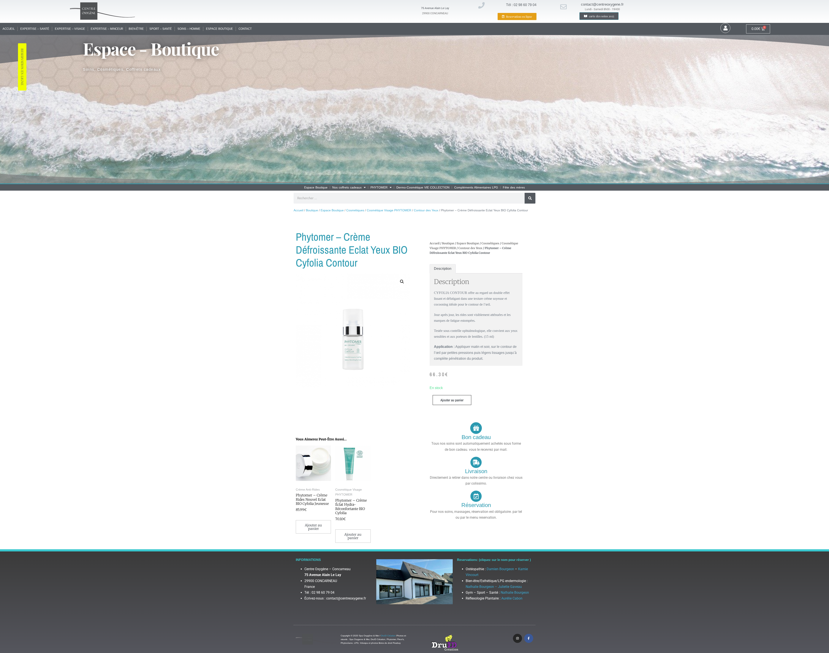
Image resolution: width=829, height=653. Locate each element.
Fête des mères (514, 187)
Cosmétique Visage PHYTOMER (389, 210)
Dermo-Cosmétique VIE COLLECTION (422, 187)
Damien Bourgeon (500, 569)
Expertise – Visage (70, 28)
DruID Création (388, 635)
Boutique (312, 210)
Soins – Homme (188, 28)
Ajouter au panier (452, 400)
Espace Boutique (219, 28)
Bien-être (136, 28)
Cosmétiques (355, 210)
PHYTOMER (379, 187)
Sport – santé (160, 28)
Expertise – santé (34, 28)
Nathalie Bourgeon (515, 592)
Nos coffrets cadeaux (347, 187)
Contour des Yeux (426, 210)
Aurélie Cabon (511, 598)
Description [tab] (442, 268)
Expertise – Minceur (107, 28)
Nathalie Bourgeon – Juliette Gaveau (494, 587)
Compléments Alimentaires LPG (476, 187)
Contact (245, 28)
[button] (402, 282)
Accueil (9, 28)
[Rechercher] (530, 198)
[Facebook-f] (528, 638)
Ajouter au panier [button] (313, 527)
